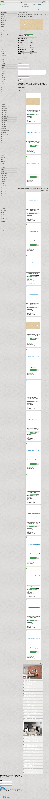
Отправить (20, 80)
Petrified (3, 167)
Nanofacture (4, 118)
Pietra (2, 169)
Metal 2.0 (3, 94)
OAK (2, 149)
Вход (1, 786)
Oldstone (3, 155)
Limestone (3, 85)
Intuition (3, 73)
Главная (20, 12)
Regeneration (4, 177)
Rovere (3, 181)
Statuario (3, 189)
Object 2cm (3, 151)
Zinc (2, 216)
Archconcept (4, 218)
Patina (2, 163)
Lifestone (3, 83)
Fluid (2, 59)
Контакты (45, 10)
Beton (2, 28)
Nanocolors (4, 102)
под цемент (3, 227)
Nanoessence (4, 112)
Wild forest (3, 210)
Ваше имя (20, 63)
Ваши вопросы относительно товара (25, 69)
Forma (2, 61)
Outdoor (3, 161)
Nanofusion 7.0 (4, 126)
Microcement (4, 96)
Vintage (3, 206)
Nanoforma (3, 124)
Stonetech (3, 191)
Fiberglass (3, 55)
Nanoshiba (3, 132)
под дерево (3, 230)
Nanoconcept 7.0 (5, 106)
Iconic (2, 67)
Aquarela (3, 24)
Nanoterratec (4, 138)
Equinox (3, 49)
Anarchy (3, 22)
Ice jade (3, 65)
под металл (3, 223)
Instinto (3, 71)
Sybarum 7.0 (4, 198)
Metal (2, 91)
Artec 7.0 (3, 26)
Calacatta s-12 (4, 34)
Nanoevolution (4, 116)
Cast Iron (3, 36)
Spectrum (3, 185)
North (2, 147)
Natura (2, 140)
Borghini (3, 30)
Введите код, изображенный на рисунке (26, 75)
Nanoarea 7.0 (4, 100)
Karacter (3, 79)
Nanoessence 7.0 (5, 114)
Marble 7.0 (3, 87)
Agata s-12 (3, 16)
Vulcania (3, 208)
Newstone (3, 144)
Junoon (3, 77)
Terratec (3, 202)
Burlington (3, 32)
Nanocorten (4, 108)
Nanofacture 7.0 (4, 120)
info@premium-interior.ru (39, 4)
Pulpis (2, 171)
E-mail (19, 66)
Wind (2, 212)
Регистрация (2, 787)
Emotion (3, 43)
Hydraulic (3, 63)
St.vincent (3, 187)
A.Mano (3, 14)
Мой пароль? (3, 788)
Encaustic (3, 45)
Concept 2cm (4, 38)
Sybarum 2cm (4, 195)
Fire (2, 57)
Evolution (3, 51)
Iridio (2, 75)
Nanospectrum (4, 136)
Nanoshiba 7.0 (4, 134)
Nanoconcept (4, 104)
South (2, 183)
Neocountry (4, 142)
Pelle (2, 165)
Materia (3, 89)
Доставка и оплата (43, 9)
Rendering (3, 179)
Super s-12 (3, 193)
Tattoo (2, 200)
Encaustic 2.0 (4, 47)
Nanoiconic (3, 128)
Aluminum (3, 20)
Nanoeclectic (4, 110)
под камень (3, 225)
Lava (2, 81)
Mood (2, 98)
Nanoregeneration (5, 130)
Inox (2, 69)
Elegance (3, 40)
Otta (2, 159)
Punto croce (4, 173)
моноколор (3, 232)
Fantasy (3, 53)
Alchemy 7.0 (4, 18)
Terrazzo (3, 204)
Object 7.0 (3, 153)
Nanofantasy (4, 122)
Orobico (3, 157)
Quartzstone (4, 175)
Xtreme (3, 214)
